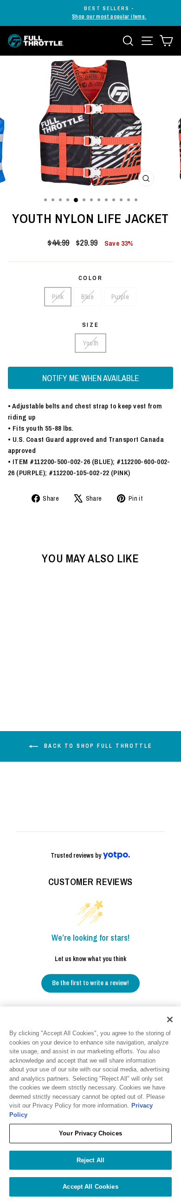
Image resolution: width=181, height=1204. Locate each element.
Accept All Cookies (90, 1186)
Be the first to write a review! (90, 983)
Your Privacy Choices (90, 1133)
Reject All (90, 1160)
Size (90, 325)
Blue (87, 296)
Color (90, 278)
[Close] (170, 1019)
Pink (58, 296)
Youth (91, 343)
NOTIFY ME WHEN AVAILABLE (90, 378)
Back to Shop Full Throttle (97, 746)
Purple (120, 296)
